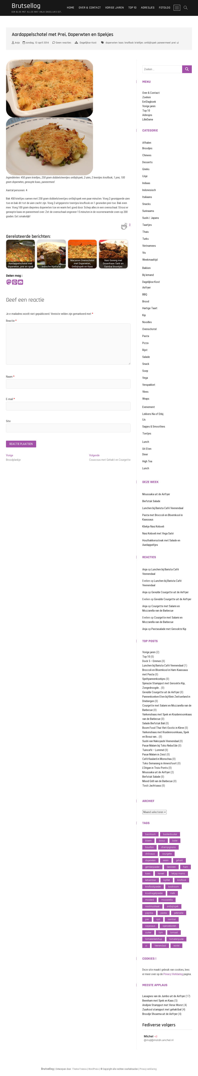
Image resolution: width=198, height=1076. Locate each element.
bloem (148, 840)
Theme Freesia (79, 1069)
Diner (145, 454)
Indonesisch (149, 190)
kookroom (173, 886)
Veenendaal (160, 945)
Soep (145, 371)
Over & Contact (90, 8)
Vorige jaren (114, 8)
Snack (145, 364)
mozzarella (167, 899)
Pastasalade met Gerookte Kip (168, 629)
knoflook (129, 42)
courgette (167, 853)
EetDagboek (149, 101)
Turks (145, 239)
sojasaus (150, 925)
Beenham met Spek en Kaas (158, 1000)
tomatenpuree (176, 939)
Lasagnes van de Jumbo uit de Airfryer (163, 996)
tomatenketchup (153, 939)
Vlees (145, 391)
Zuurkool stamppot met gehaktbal (161, 1009)
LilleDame (147, 119)
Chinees (146, 155)
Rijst (145, 350)
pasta (163, 912)
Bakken (146, 268)
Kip (144, 315)
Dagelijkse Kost (88, 42)
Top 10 (132, 8)
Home (70, 8)
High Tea (147, 461)
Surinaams (148, 211)
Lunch (145, 442)
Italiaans (147, 197)
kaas (121, 42)
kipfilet (166, 880)
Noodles (147, 322)
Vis (144, 252)
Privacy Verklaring (173, 974)
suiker (148, 932)
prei (174, 42)
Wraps (145, 398)
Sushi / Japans (150, 218)
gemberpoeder (152, 866)
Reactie (11, 321)
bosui (162, 840)
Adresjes (148, 8)
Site (8, 421)
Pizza (145, 343)
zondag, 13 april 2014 (37, 42)
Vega (145, 378)
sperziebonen (169, 925)
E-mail (10, 399)
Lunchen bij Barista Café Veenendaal (162, 508)
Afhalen (146, 142)
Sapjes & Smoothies (153, 426)
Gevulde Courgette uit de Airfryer (170, 592)
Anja (17, 42)
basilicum (150, 834)
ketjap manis (178, 873)
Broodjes (147, 148)
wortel (176, 945)
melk (172, 893)
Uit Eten (146, 449)
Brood (145, 301)
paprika (149, 912)
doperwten (112, 42)
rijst (158, 919)
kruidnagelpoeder (154, 893)
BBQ (144, 294)
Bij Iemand (148, 275)
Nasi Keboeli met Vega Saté (158, 533)
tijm (161, 932)
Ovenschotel (149, 329)
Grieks (145, 169)
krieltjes (139, 42)
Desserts (147, 162)
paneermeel (164, 42)
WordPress (93, 1069)
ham (185, 866)
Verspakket (148, 385)
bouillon (149, 847)
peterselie (178, 912)
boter (175, 840)
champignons (168, 847)
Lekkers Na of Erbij (152, 414)
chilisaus (150, 853)
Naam (10, 376)
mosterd (149, 899)
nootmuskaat (152, 906)
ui (178, 42)
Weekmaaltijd (150, 259)
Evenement (148, 407)
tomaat (174, 932)
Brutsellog (26, 6)
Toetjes (146, 433)
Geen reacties (63, 42)
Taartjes (147, 225)
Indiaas (146, 183)
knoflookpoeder (153, 886)
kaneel (161, 873)
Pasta (145, 336)
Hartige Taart (149, 308)
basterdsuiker (170, 834)
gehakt (179, 860)
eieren (166, 860)
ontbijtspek (150, 42)
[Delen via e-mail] (20, 282)
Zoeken (146, 97)
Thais (145, 232)
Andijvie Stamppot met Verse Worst (162, 1005)
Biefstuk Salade (151, 501)
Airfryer (146, 287)
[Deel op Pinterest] (15, 282)
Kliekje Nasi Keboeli (153, 526)
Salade (146, 357)
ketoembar (150, 880)
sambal (172, 919)
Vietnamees (149, 245)
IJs (144, 419)
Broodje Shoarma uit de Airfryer (160, 1014)
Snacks (146, 204)
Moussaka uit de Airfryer (156, 494)
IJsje (145, 176)
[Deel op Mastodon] (9, 282)
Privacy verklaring (148, 1069)
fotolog (164, 8)
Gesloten (171, 866)
